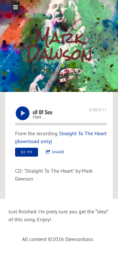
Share (58, 151)
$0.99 (26, 151)
